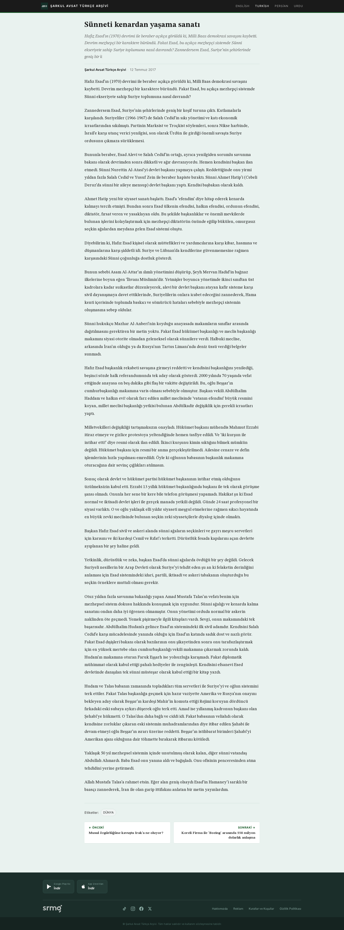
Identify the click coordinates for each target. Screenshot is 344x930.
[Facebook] (141, 909)
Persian (281, 6)
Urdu (298, 6)
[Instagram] (133, 909)
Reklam (238, 908)
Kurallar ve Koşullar (261, 908)
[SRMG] (52, 909)
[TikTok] (124, 909)
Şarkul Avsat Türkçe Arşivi (105, 70)
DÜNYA (108, 812)
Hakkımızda (220, 908)
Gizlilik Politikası (290, 908)
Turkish (262, 6)
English (242, 6)
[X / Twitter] (150, 909)
